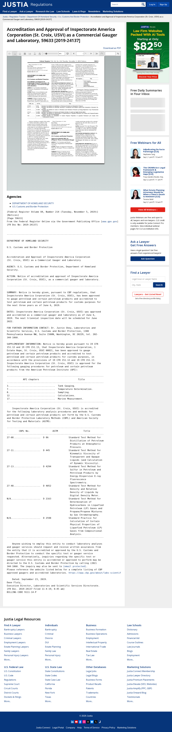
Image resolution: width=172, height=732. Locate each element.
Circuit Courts (11, 688)
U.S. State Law (53, 667)
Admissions (132, 633)
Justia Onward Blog (136, 692)
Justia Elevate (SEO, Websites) (142, 684)
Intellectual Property (96, 642)
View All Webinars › (147, 209)
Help (79, 727)
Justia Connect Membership (141, 671)
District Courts (11, 692)
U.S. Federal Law (13, 667)
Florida (48, 688)
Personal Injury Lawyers (16, 655)
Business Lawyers (13, 633)
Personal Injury (52, 655)
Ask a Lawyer (26, 11)
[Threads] (88, 721)
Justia (5, 17)
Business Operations (96, 633)
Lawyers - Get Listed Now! (148, 294)
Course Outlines (135, 642)
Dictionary (132, 629)
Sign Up (163, 4)
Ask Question (148, 258)
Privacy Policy (108, 727)
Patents (90, 688)
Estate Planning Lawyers (16, 646)
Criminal (49, 633)
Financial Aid (133, 638)
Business (91, 625)
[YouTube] (76, 721)
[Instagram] (84, 721)
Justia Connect (43, 727)
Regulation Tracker (17, 17)
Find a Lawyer (10, 11)
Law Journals (133, 646)
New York (50, 692)
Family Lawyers (11, 651)
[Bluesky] (92, 721)
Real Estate (91, 651)
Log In (152, 4)
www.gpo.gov (109, 221)
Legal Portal (58, 727)
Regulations (10, 679)
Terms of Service (92, 727)
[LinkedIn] (72, 721)
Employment (92, 638)
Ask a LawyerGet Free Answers (143, 243)
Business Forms (94, 679)
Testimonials (133, 696)
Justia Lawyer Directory (138, 675)
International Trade (96, 646)
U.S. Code (8, 675)
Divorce (49, 638)
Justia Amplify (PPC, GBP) (139, 688)
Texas (48, 696)
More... (7, 659)
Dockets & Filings (12, 696)
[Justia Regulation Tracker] (15, 4)
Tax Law (90, 655)
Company (70, 727)
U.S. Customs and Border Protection (30, 206)
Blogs (130, 651)
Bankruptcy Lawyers (14, 629)
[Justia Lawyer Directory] (99, 721)
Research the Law (45, 11)
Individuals (51, 625)
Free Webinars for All (145, 142)
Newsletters (94, 11)
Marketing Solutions (113, 11)
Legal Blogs (92, 675)
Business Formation (96, 629)
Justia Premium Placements (140, 679)
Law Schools (63, 11)
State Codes (51, 675)
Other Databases (96, 667)
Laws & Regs (79, 11)
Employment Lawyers (15, 642)
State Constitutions (54, 671)
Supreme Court (11, 684)
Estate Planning (53, 646)
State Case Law (52, 679)
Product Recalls (93, 684)
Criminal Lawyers (12, 638)
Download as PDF (112, 48)
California (50, 684)
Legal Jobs (91, 671)
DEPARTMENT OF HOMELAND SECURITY (33, 203)
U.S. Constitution (12, 671)
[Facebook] (80, 721)
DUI (47, 642)
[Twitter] (95, 721)
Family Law (50, 651)
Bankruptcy (51, 629)
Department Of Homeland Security (42, 17)
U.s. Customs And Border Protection (73, 17)
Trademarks (92, 692)
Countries (91, 696)
